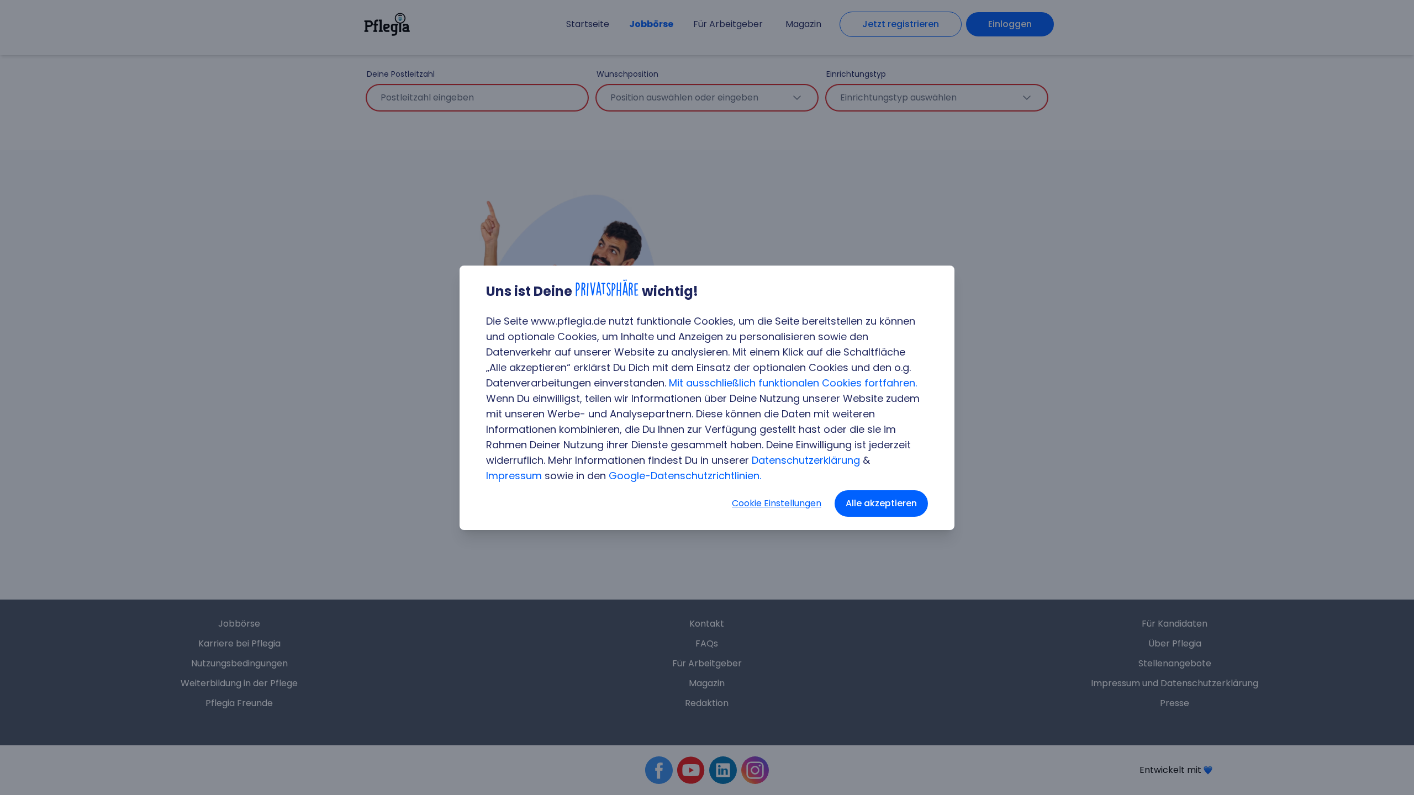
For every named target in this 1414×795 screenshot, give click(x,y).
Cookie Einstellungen (776, 503)
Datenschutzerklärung (806, 460)
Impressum (514, 476)
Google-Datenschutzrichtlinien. (685, 476)
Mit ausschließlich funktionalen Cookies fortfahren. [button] (793, 383)
